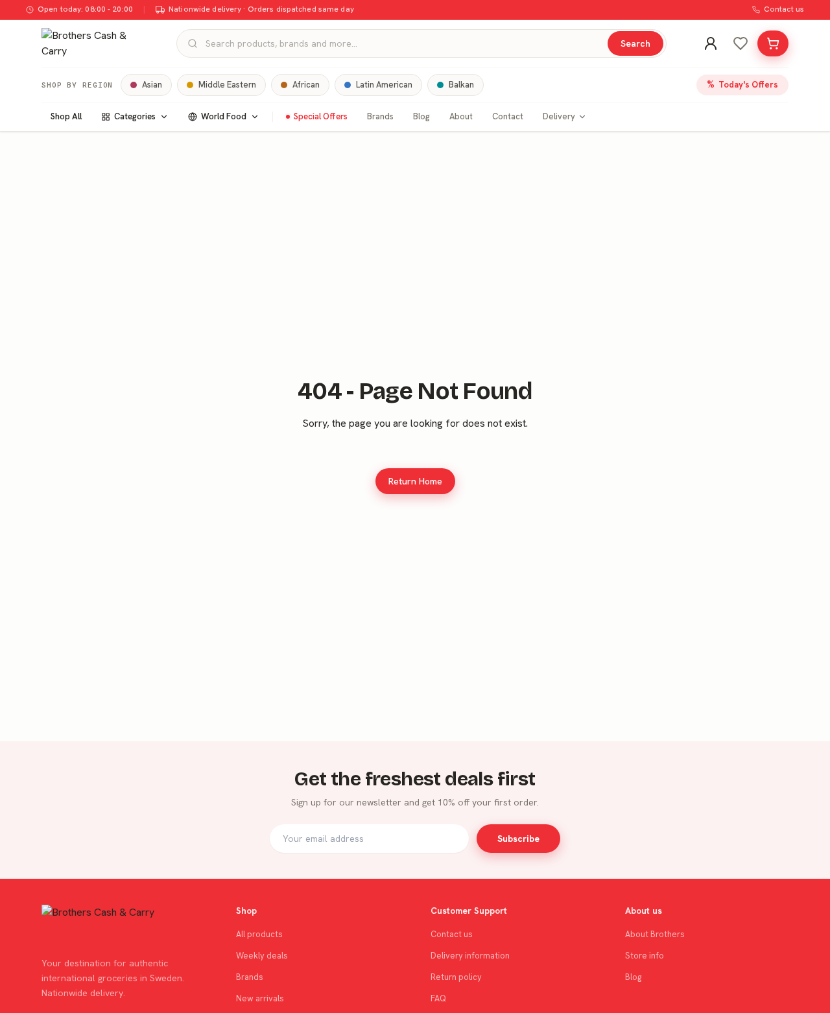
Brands (380, 116)
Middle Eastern (227, 84)
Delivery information (470, 955)
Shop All (66, 116)
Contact (507, 116)
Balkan (461, 84)
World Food (223, 116)
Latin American (384, 84)
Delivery (559, 116)
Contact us (784, 9)
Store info (644, 955)
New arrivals (260, 998)
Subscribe (518, 838)
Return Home (415, 481)
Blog (421, 116)
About (461, 116)
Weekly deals (262, 955)
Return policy (456, 977)
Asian (152, 84)
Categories (135, 116)
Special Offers (321, 116)
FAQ (438, 998)
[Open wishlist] (740, 43)
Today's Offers (742, 84)
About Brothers (655, 934)
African (306, 84)
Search (635, 43)
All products (259, 934)
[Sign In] (711, 43)
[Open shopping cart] (772, 43)
